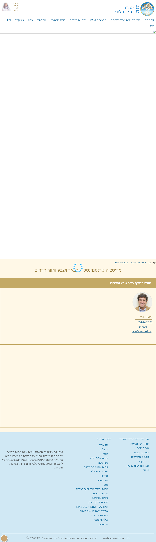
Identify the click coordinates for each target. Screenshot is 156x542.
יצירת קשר (143, 461)
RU (152, 25)
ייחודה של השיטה (139, 443)
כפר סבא (103, 462)
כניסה (146, 470)
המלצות (41, 20)
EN (9, 20)
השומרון (103, 524)
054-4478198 (145, 322)
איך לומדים (143, 448)
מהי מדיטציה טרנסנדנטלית (125, 20)
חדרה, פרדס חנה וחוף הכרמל (92, 489)
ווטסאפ (143, 326)
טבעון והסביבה (100, 497)
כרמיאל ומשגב (100, 493)
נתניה (105, 484)
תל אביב (103, 445)
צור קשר (19, 20)
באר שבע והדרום (99, 515)
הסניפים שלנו (98, 20)
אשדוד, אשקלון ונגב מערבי (94, 511)
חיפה (105, 453)
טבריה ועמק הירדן (98, 502)
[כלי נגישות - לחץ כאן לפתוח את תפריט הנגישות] (4, 538)
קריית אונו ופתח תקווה (96, 467)
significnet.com (110, 538)
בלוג (30, 20)
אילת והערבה (101, 519)
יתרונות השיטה (78, 20)
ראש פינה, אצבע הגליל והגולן (92, 506)
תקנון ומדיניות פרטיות (137, 465)
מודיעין (104, 475)
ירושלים (104, 449)
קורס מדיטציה (57, 20)
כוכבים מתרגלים (140, 457)
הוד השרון (103, 480)
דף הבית (149, 20)
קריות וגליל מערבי (98, 458)
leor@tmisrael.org (142, 331)
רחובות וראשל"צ (99, 471)
